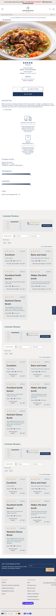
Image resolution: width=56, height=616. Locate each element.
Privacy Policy (31, 591)
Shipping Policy (31, 585)
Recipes (4, 582)
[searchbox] (8, 236)
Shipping (22, 73)
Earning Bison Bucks (8, 588)
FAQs (28, 582)
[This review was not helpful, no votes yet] (23, 263)
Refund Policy (31, 588)
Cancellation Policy (33, 599)
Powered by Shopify (15, 611)
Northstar (7, 20)
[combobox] (22, 236)
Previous (1, 41)
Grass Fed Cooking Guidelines (10, 585)
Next (54, 41)
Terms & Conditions (33, 593)
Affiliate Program (32, 596)
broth (4, 243)
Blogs (3, 593)
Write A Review (47, 225)
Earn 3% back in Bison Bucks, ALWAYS (14, 2)
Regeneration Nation (8, 591)
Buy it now (28, 94)
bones (9, 243)
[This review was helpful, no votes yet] (20, 263)
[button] (2, 9)
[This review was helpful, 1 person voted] (20, 289)
